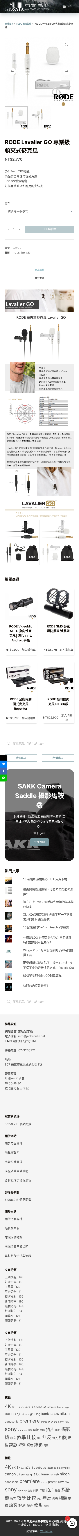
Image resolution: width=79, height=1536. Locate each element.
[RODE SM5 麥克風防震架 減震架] (58, 604)
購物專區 (20, 758)
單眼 (42, 1430)
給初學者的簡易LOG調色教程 (42, 975)
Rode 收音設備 (23, 23)
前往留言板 (25, 1031)
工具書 (9, 1287)
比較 (31, 1437)
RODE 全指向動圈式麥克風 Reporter (21, 703)
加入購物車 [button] (29, 650)
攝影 (57, 1430)
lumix (45, 1414)
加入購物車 (49, 229)
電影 (46, 1445)
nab (56, 1414)
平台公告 (11, 1291)
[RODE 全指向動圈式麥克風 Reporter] (21, 676)
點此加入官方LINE (25, 1041)
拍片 (50, 1429)
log (38, 1414)
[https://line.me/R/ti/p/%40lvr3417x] (3, 778)
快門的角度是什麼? (35, 985)
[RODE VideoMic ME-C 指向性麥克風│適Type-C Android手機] (21, 604)
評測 (22, 1445)
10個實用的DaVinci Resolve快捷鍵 (46, 927)
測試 (39, 1438)
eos (27, 1414)
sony (11, 1429)
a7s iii (29, 1407)
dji (18, 1414)
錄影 (38, 1444)
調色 (30, 1445)
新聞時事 (11, 1301)
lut (52, 1414)
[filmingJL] (3, 764)
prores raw (56, 1421)
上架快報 (11, 1277)
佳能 (30, 1430)
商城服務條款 (13, 1162)
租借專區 (58, 758)
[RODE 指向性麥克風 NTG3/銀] (58, 676)
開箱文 (9, 1316)
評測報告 (11, 1311)
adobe (38, 1407)
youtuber (22, 1430)
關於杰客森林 (13, 1143)
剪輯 (36, 1430)
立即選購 (39, 842)
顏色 (7, 203)
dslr (23, 1414)
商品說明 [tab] (39, 269)
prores (44, 1422)
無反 (46, 1437)
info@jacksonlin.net (31, 1036)
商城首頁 (9, 23)
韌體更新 (11, 1320)
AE (44, 1407)
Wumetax (46, 1531)
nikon (65, 1413)
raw (67, 1421)
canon (10, 1413)
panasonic (12, 1421)
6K (14, 1407)
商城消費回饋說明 (16, 1171)
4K (8, 1406)
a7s (22, 1407)
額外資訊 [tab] (39, 278)
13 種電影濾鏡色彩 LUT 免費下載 (45, 879)
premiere (29, 1421)
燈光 (55, 1438)
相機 (63, 1437)
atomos (51, 1407)
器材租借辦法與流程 (18, 1180)
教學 (21, 1437)
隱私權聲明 (12, 1152)
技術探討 (11, 1296)
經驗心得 (11, 1306)
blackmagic (63, 1407)
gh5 (32, 1414)
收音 (13, 1438)
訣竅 (13, 1444)
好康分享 (11, 1282)
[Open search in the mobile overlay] (39, 743)
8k (18, 1407)
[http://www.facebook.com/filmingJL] (3, 771)
